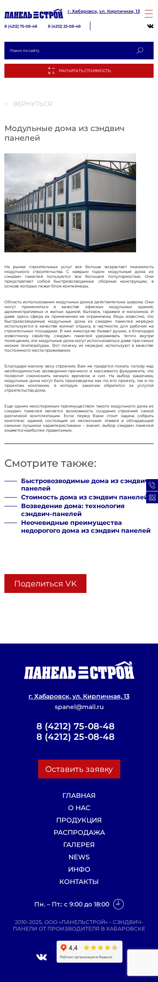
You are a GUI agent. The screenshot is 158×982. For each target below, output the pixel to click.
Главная (79, 796)
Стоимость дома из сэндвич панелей (84, 497)
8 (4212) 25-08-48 (64, 26)
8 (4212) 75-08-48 (20, 26)
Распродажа (79, 833)
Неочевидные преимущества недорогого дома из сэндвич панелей (86, 527)
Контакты (79, 882)
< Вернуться (28, 104)
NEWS (79, 857)
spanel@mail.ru (79, 707)
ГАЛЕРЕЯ (79, 845)
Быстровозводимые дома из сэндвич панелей (85, 485)
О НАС (79, 808)
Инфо (79, 869)
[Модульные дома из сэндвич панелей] (70, 250)
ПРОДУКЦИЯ (79, 820)
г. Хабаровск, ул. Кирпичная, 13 (104, 11)
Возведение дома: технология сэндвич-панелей (73, 510)
